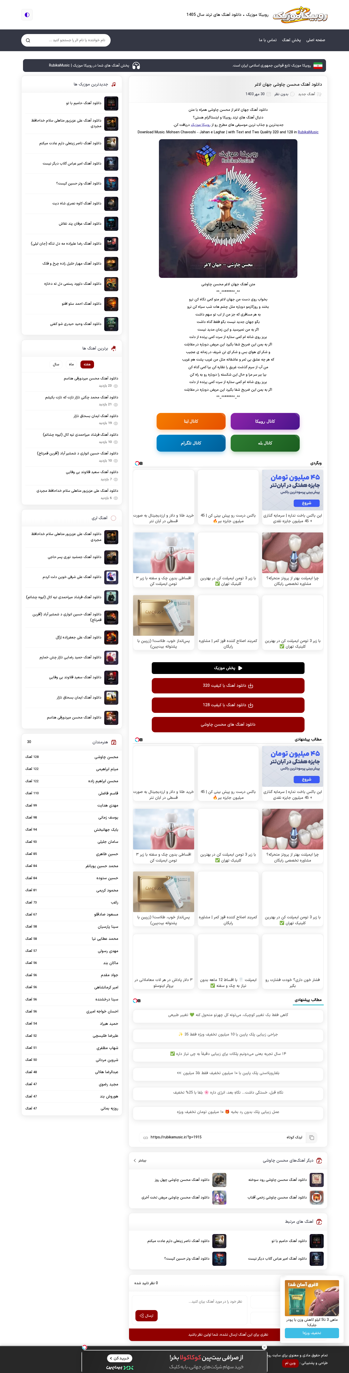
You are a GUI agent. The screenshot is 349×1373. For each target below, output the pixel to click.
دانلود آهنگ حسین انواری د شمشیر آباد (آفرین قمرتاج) (77, 453)
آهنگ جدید (306, 94)
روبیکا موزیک (201, 125)
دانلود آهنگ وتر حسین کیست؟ (187, 1258)
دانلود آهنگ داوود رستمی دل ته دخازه (72, 284)
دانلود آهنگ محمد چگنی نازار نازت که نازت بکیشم (81, 397)
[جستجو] (28, 40)
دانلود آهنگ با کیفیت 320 (224, 686)
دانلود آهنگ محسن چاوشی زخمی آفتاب (277, 1197)
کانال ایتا (191, 421)
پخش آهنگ (291, 40)
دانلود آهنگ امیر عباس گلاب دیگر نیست (277, 1258)
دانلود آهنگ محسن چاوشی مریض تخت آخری (176, 1197)
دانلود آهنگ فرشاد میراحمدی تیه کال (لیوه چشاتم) (80, 435)
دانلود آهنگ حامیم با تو (289, 1241)
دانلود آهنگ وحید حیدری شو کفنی (75, 324)
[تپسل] (84, 1347)
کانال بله (265, 442)
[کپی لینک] (311, 1137)
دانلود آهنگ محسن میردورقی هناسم (91, 378)
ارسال (149, 1315)
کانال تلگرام (191, 442)
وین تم (290, 1363)
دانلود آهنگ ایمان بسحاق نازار (96, 416)
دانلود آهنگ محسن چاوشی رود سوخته (277, 1180)
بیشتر (140, 1160)
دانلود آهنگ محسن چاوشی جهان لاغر (288, 84)
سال (56, 364)
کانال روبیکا (265, 421)
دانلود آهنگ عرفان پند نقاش (80, 223)
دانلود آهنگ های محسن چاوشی (228, 725)
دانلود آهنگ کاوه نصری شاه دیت (76, 203)
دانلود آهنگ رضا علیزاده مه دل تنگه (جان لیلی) (66, 243)
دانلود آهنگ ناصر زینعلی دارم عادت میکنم (178, 1241)
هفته (87, 364)
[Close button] (264, 1347)
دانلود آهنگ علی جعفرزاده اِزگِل (78, 637)
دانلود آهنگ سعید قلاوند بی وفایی (92, 472)
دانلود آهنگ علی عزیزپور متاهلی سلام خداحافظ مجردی (66, 123)
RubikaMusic (308, 132)
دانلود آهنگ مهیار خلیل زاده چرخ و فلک (71, 263)
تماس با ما (268, 40)
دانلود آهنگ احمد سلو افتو (81, 304)
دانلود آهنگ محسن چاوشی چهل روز (182, 1180)
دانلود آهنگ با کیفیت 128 (224, 705)
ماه (71, 364)
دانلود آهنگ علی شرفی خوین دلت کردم (72, 577)
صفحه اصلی (315, 40)
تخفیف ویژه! (312, 1333)
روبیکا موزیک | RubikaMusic (300, 14)
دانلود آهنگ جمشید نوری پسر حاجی (74, 557)
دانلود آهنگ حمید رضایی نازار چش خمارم (70, 657)
